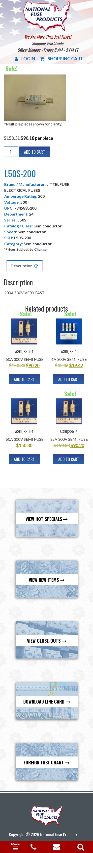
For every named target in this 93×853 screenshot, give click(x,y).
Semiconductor (38, 243)
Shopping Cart (65, 58)
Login (28, 58)
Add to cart (34, 152)
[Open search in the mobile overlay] (79, 845)
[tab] (24, 265)
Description (21, 265)
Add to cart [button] (24, 379)
